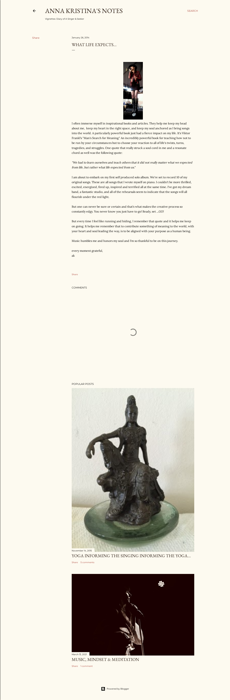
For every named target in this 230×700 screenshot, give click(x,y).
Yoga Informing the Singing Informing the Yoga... (131, 555)
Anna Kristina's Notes (84, 10)
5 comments (87, 562)
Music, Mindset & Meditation (105, 659)
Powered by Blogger (118, 688)
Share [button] (35, 37)
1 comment (86, 666)
